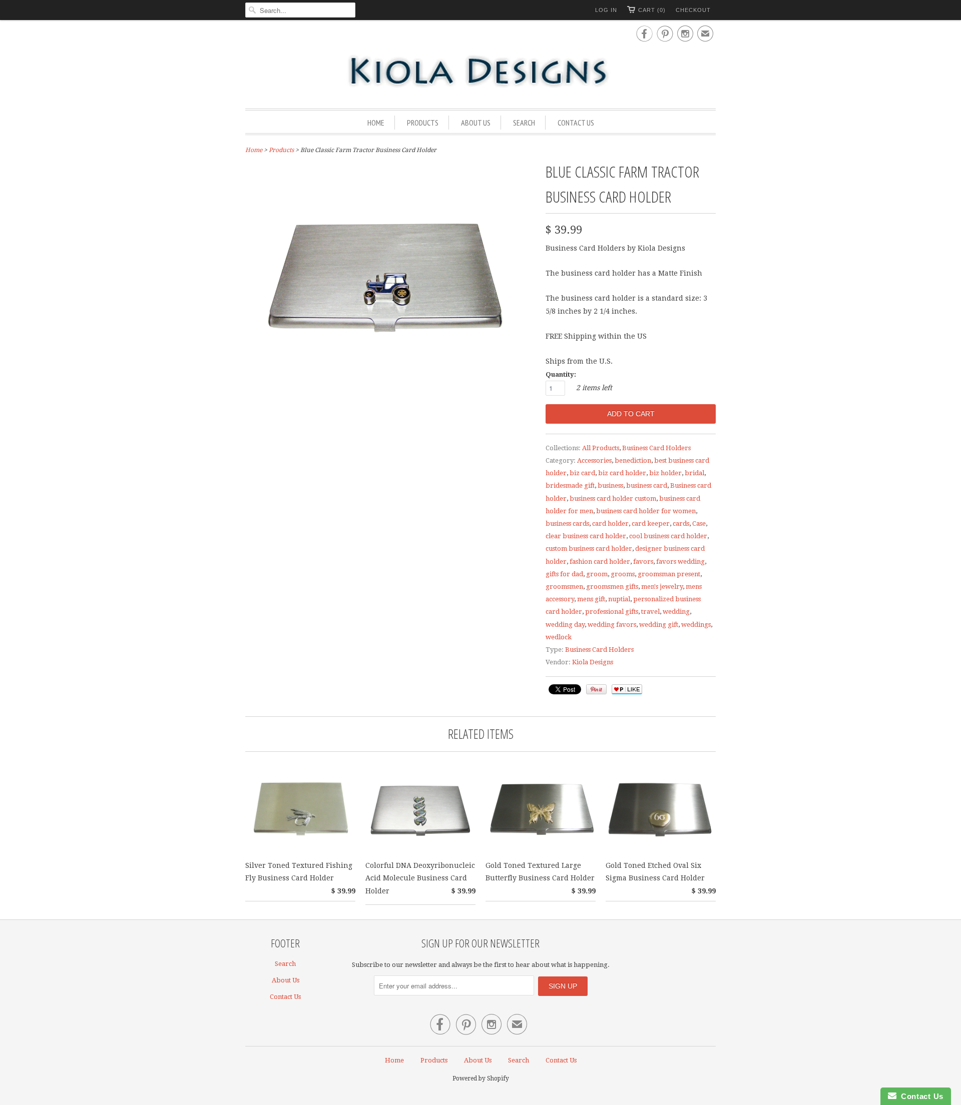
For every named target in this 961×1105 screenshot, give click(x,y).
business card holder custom (613, 498)
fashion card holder (600, 561)
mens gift (591, 599)
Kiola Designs (592, 662)
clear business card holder (586, 536)
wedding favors (612, 624)
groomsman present (669, 574)
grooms (623, 574)
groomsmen (564, 586)
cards (681, 523)
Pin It (596, 689)
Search (524, 123)
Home (375, 123)
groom (597, 574)
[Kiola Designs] (480, 72)
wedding (676, 611)
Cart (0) (652, 10)
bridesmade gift (570, 485)
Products (422, 123)
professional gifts (611, 611)
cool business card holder (668, 536)
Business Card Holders (656, 448)
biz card (582, 473)
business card (646, 485)
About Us (476, 123)
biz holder (665, 473)
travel (650, 611)
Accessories (594, 460)
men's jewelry (662, 586)
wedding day (565, 624)
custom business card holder (589, 548)
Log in (606, 10)
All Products (600, 448)
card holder (610, 523)
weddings (696, 624)
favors (643, 561)
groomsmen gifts (612, 586)
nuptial (619, 599)
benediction (633, 460)
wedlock (559, 637)
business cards (567, 523)
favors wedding (680, 561)
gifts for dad (564, 574)
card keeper (651, 523)
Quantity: (561, 374)
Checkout (693, 10)
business (610, 485)
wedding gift (658, 624)
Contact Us (576, 123)
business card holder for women (646, 511)
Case (699, 523)
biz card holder (622, 473)
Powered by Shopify (480, 1078)
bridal (694, 473)
